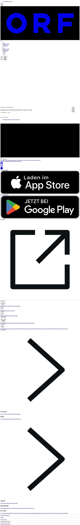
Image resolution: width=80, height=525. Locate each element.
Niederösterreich (11, 323)
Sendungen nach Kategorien (23, 160)
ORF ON (2, 306)
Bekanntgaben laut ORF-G (5, 523)
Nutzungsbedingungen (17, 161)
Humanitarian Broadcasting (30, 328)
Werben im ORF (46, 328)
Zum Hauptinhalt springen (8, 1)
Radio (2, 307)
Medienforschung (40, 328)
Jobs (36, 328)
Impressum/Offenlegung (4, 515)
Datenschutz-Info (3, 519)
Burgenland (2, 323)
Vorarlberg (30, 323)
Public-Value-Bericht (14, 328)
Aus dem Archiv (31, 160)
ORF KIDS (10, 306)
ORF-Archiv (5, 45)
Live (4, 42)
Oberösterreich (16, 323)
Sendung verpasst (6, 43)
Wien (33, 323)
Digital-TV (66, 328)
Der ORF (2, 324)
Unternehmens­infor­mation (5, 328)
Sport (9, 112)
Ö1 (5, 310)
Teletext (19, 306)
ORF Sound (2, 310)
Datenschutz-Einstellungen (5, 521)
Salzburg (21, 323)
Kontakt (11, 161)
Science (11, 315)
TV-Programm (15, 306)
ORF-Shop (51, 328)
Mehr (4, 52)
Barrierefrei (6, 161)
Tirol (27, 323)
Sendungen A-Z (6, 44)
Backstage (58, 328)
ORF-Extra (62, 328)
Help (17, 315)
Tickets (54, 328)
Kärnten (6, 323)
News (1, 315)
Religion (14, 315)
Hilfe (9, 161)
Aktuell (2, 311)
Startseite (2, 160)
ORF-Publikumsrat (21, 328)
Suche (1, 59)
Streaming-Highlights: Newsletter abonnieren (11, 119)
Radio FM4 (13, 310)
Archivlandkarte (37, 160)
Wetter (6, 315)
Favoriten (2, 161)
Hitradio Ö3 (8, 310)
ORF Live (6, 306)
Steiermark (25, 323)
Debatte (8, 315)
